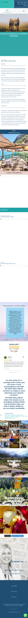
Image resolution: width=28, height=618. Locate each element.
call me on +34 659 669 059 (21, 4)
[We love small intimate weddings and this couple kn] (14, 520)
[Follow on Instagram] (4, 2)
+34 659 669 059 (14, 574)
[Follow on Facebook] (2, 2)
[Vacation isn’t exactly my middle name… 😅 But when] (14, 491)
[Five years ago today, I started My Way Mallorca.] (14, 434)
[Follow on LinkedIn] (7, 2)
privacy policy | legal (14, 608)
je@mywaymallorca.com (14, 570)
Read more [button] (6, 368)
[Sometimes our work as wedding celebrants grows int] (14, 463)
